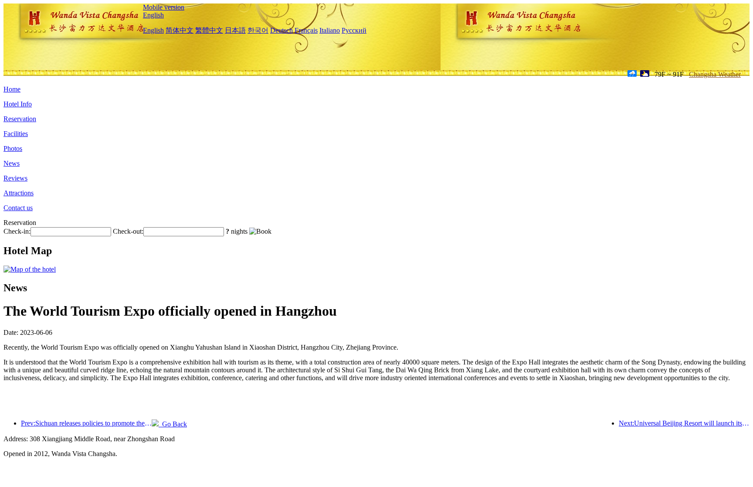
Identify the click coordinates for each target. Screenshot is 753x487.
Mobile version (163, 7)
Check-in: (17, 231)
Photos (12, 148)
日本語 (235, 30)
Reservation (19, 119)
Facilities (15, 133)
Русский (354, 30)
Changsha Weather (715, 74)
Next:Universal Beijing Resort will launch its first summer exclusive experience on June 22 (684, 423)
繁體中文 (209, 30)
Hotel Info (17, 104)
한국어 (258, 30)
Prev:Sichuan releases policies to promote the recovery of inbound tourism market (86, 423)
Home (11, 89)
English (153, 15)
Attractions (18, 193)
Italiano (329, 30)
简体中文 (179, 30)
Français (306, 30)
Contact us (18, 207)
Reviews (15, 178)
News (11, 163)
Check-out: (128, 231)
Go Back (173, 424)
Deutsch (281, 30)
